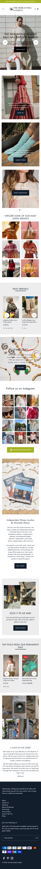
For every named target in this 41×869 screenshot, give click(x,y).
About (4, 800)
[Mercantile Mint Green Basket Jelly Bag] (30, 666)
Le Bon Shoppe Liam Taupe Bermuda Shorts (29, 321)
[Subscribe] (36, 838)
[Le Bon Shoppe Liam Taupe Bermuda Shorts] (30, 307)
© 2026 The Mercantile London (12, 862)
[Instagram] (12, 858)
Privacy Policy (6, 812)
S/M (4, 687)
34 (4, 328)
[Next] (35, 42)
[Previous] (5, 42)
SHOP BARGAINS (20, 193)
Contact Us (5, 803)
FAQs (3, 816)
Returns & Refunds (8, 807)
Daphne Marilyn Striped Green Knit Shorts (10, 679)
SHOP (20, 50)
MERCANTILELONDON (22, 450)
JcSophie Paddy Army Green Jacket (10, 321)
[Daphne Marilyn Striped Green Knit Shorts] (11, 666)
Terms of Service (7, 814)
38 (9, 328)
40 (11, 328)
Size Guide (5, 809)
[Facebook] (4, 858)
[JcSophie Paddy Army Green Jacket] (11, 307)
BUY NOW (20, 566)
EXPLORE (20, 367)
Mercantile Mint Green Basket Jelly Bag (29, 679)
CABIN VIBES (20, 160)
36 (6, 328)
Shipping (5, 805)
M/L (8, 687)
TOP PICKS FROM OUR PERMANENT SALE (20, 646)
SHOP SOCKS (20, 628)
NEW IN (20, 113)
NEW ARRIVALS (20, 289)
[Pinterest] (8, 858)
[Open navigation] (3, 9)
